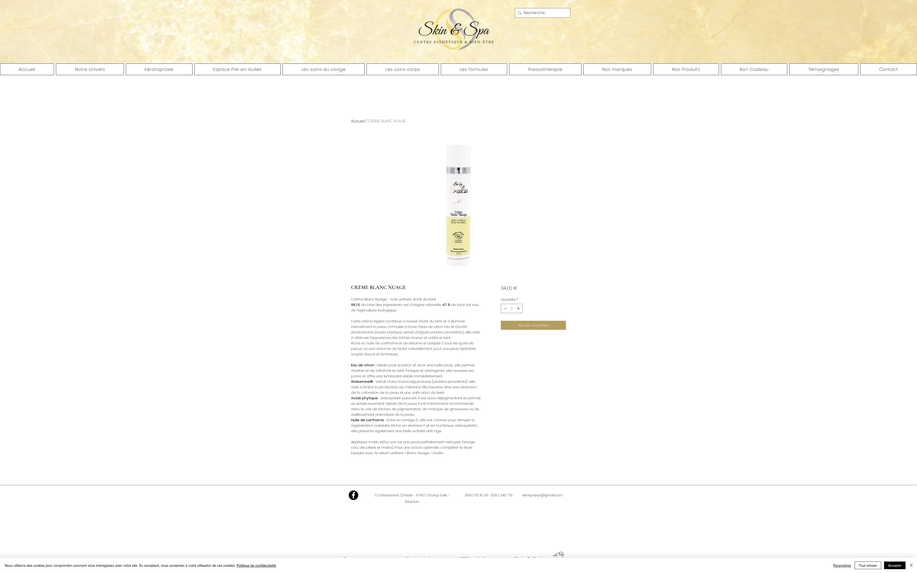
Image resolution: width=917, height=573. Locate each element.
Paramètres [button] (842, 565)
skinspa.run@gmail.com (542, 495)
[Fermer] (911, 565)
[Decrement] (504, 308)
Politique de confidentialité (256, 565)
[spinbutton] (512, 308)
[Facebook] (353, 495)
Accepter (894, 565)
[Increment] (519, 308)
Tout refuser (868, 565)
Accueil (358, 121)
